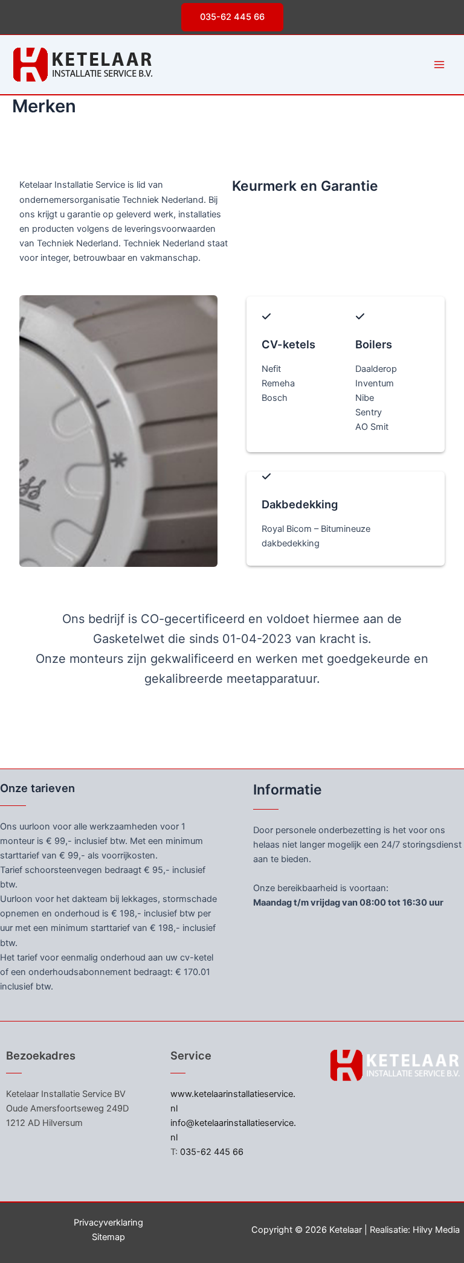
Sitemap (108, 1237)
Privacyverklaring (108, 1222)
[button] (232, 17)
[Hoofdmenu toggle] (439, 64)
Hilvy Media (436, 1229)
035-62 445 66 (211, 1151)
